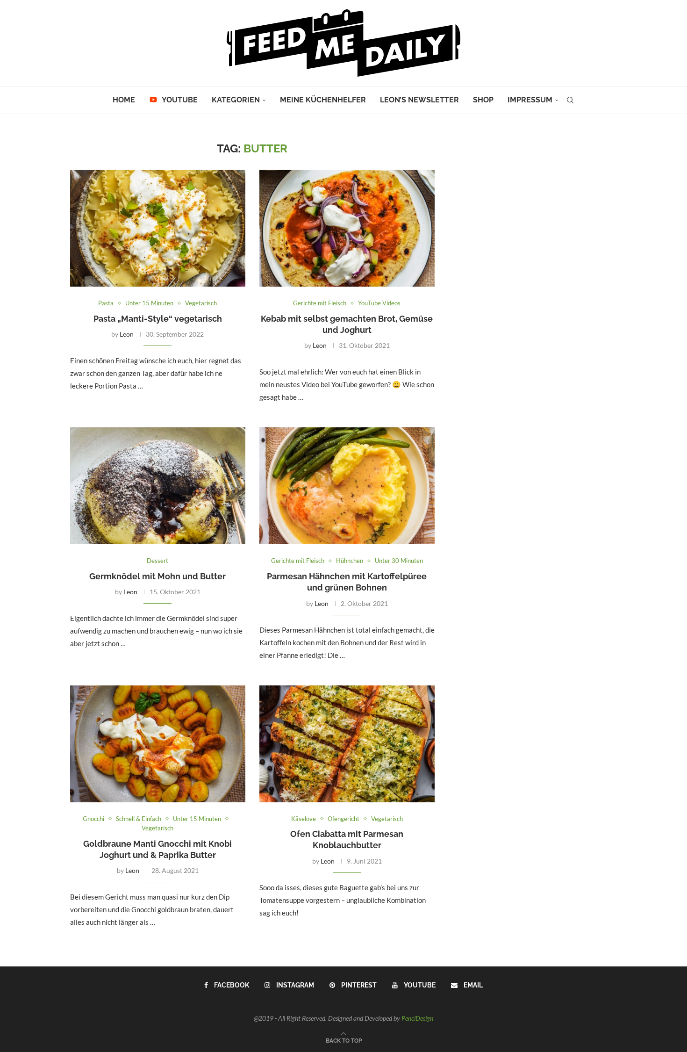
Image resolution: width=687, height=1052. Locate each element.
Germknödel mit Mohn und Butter (157, 576)
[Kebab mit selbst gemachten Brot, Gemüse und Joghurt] (347, 228)
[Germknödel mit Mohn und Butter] (157, 485)
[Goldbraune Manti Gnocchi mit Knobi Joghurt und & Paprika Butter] (157, 743)
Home (124, 99)
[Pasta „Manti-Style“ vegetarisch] (157, 228)
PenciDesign (417, 1018)
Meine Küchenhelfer (323, 99)
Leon (127, 334)
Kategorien (236, 99)
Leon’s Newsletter (419, 99)
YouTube (179, 99)
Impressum (530, 99)
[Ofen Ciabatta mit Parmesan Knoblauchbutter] (347, 743)
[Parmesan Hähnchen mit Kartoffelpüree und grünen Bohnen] (347, 485)
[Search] (570, 100)
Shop (483, 99)
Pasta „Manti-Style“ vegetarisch (157, 319)
